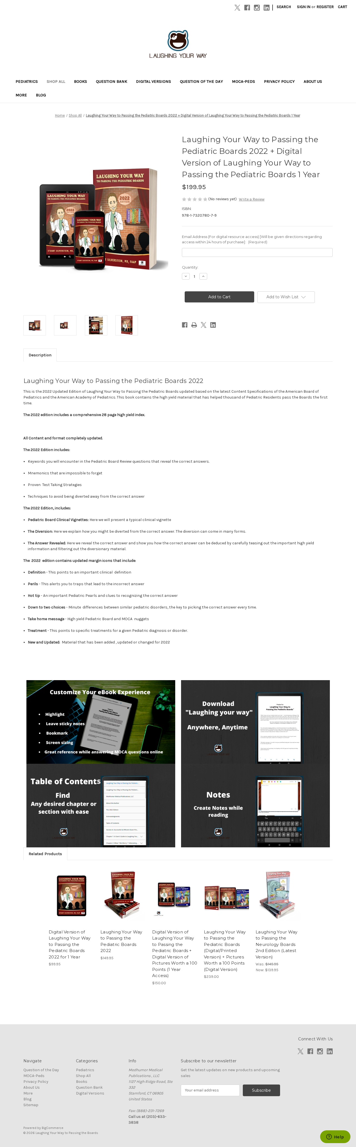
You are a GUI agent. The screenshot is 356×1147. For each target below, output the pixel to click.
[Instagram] (257, 8)
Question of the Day (201, 81)
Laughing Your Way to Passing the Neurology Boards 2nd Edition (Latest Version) (276, 944)
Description (40, 354)
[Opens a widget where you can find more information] (335, 1137)
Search (284, 6)
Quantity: (190, 267)
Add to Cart (123, 900)
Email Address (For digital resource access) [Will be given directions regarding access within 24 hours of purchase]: (252, 239)
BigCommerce (52, 1128)
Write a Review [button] (251, 199)
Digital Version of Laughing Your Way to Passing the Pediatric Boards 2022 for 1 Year (69, 944)
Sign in (303, 6)
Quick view (67, 891)
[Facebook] (247, 8)
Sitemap (30, 1105)
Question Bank (111, 81)
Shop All (56, 81)
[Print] (194, 325)
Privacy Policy (279, 81)
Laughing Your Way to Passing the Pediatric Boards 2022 (121, 941)
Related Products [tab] (45, 853)
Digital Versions (153, 81)
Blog (41, 94)
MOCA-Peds (243, 81)
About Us (313, 81)
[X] (237, 8)
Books (80, 81)
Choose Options (71, 900)
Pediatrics (27, 81)
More (21, 94)
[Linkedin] (267, 8)
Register (325, 6)
